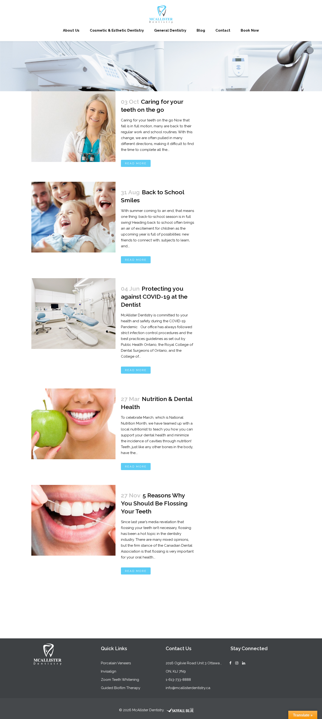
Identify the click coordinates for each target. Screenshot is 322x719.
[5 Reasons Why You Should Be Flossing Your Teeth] (73, 520)
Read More (136, 163)
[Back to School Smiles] (73, 217)
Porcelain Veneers (116, 663)
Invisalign (108, 671)
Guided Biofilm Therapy (120, 688)
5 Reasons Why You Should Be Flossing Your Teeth (154, 503)
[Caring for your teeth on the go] (73, 126)
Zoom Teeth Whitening (120, 680)
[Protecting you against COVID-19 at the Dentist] (73, 313)
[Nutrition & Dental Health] (73, 423)
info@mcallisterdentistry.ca (188, 688)
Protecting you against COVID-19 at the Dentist (154, 296)
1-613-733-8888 (178, 680)
